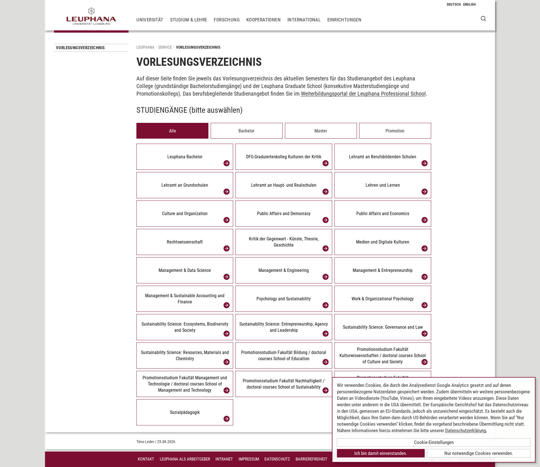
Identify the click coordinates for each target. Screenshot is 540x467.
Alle (172, 131)
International (304, 19)
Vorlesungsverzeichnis (80, 47)
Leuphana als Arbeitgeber (185, 459)
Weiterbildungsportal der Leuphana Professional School (363, 93)
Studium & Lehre (188, 19)
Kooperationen (263, 19)
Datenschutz (277, 459)
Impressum (248, 459)
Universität (149, 19)
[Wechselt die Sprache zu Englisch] (469, 4)
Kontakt (146, 459)
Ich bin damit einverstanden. (380, 453)
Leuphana (145, 47)
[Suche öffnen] (483, 18)
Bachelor (246, 131)
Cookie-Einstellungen (434, 442)
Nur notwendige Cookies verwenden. (478, 453)
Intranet (224, 459)
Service (165, 47)
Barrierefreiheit (311, 459)
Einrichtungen (344, 19)
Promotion (395, 131)
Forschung (227, 19)
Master (320, 131)
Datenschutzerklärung (465, 430)
